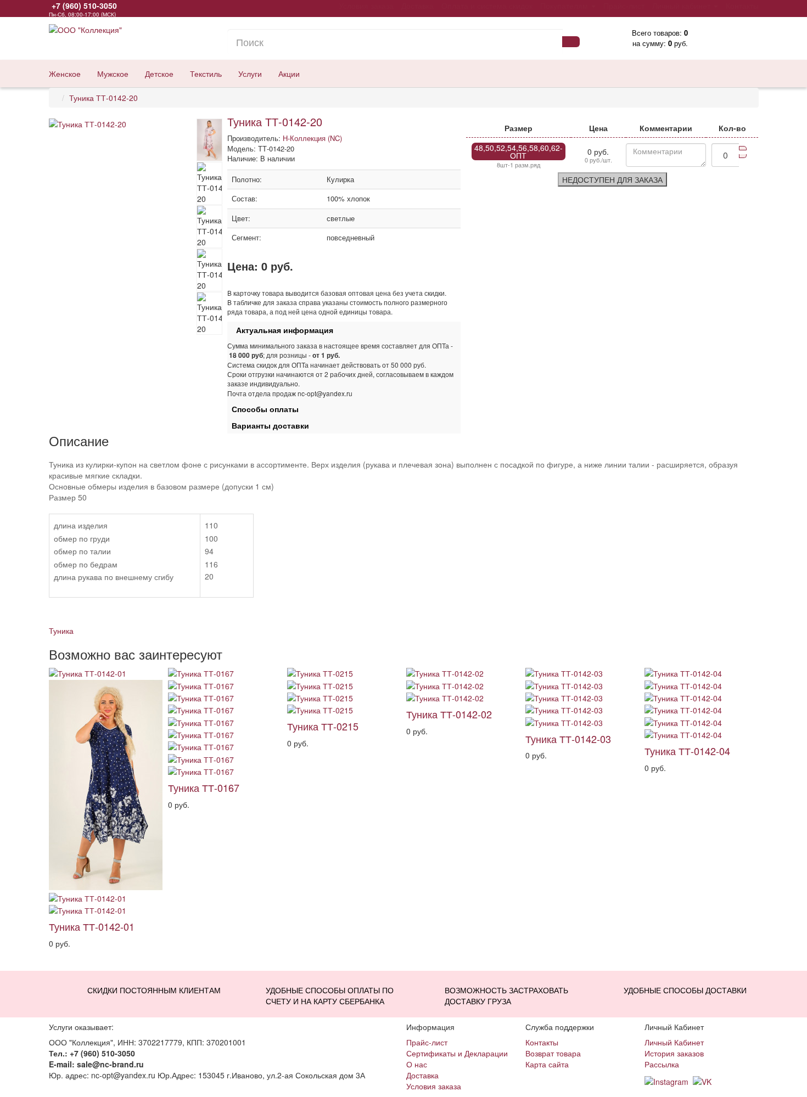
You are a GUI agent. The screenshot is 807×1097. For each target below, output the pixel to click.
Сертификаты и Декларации (457, 1053)
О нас (416, 1064)
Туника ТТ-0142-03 (568, 739)
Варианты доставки (268, 425)
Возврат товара (553, 1053)
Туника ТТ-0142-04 (687, 751)
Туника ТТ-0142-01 (91, 926)
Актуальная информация (280, 329)
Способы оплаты (263, 408)
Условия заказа (433, 1086)
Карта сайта (547, 1064)
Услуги (250, 73)
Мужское (112, 73)
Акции (289, 73)
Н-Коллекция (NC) (312, 138)
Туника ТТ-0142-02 (449, 714)
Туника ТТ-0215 (322, 726)
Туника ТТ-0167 (203, 787)
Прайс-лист (426, 1042)
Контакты (541, 1042)
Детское (159, 73)
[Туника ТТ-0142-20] (122, 124)
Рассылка (662, 1064)
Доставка (422, 1075)
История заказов (674, 1053)
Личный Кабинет (674, 1042)
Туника (61, 630)
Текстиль (206, 73)
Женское (65, 73)
